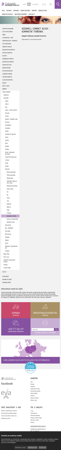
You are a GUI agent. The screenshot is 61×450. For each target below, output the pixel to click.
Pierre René (7, 231)
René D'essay (8, 234)
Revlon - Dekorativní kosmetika (10, 153)
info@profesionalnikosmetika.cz (38, 429)
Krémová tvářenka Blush (12, 219)
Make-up (9, 207)
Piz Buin (7, 149)
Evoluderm (7, 128)
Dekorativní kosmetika (8, 50)
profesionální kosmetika (11, 379)
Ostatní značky (7, 268)
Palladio (7, 146)
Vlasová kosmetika (7, 80)
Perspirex (7, 251)
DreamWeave (8, 125)
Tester (8, 198)
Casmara (7, 160)
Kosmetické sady (6, 65)
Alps (6, 107)
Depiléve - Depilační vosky (11, 119)
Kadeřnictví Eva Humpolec (6, 394)
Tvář (8, 201)
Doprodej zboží (6, 282)
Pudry (8, 210)
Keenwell (7, 169)
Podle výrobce (6, 92)
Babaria (7, 240)
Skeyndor (7, 237)
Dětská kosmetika (7, 53)
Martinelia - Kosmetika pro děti (11, 247)
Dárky (3, 35)
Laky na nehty (10, 189)
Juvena (6, 137)
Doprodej (16, 11)
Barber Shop (6, 254)
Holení (4, 83)
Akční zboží (5, 276)
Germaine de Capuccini (10, 134)
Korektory (9, 204)
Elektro (4, 56)
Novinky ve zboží (7, 279)
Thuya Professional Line (10, 157)
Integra (6, 166)
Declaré (7, 116)
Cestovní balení (6, 44)
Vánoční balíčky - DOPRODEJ (9, 41)
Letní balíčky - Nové (7, 38)
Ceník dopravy (33, 413)
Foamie (7, 131)
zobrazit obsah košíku (31, 4)
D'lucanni (7, 113)
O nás (31, 411)
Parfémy (34, 11)
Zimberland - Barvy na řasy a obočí (12, 182)
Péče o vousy (5, 86)
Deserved (7, 122)
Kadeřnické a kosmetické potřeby (9, 261)
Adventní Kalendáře (7, 29)
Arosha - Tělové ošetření (11, 110)
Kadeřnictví (6, 95)
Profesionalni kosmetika (30, 367)
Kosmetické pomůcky (8, 62)
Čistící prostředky (7, 32)
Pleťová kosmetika (7, 71)
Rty (7, 195)
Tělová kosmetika (7, 77)
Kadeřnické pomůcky (8, 59)
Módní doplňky (25, 11)
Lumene (7, 140)
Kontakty (32, 14)
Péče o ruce (6, 257)
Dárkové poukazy (7, 14)
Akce (3, 11)
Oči (7, 192)
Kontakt (32, 422)
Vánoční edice (10, 178)
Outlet (4, 272)
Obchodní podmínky (21, 14)
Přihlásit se (50, 4)
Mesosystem (8, 225)
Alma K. (7, 104)
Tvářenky (9, 213)
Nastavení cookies (34, 420)
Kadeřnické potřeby (35, 389)
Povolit (42, 447)
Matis (6, 143)
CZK (44, 4)
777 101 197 (36, 431)
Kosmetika (6, 98)
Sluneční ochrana (7, 74)
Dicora (6, 243)
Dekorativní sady (10, 222)
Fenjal (6, 163)
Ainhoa (6, 101)
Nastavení (20, 447)
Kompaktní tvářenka (11, 216)
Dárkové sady (42, 11)
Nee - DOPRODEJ (9, 228)
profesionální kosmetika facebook (7, 383)
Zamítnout (32, 447)
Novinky (9, 11)
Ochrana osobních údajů (36, 418)
